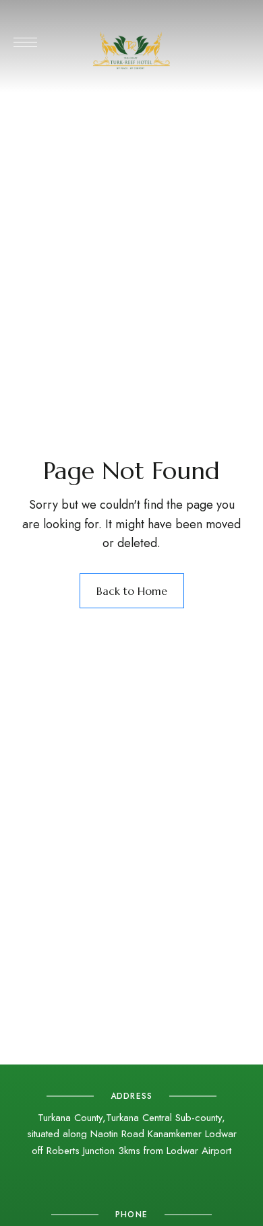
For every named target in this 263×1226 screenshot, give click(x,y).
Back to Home (131, 591)
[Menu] (25, 42)
